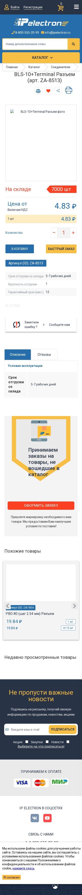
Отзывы (44, 354)
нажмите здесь (23, 868)
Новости (57, 742)
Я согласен (11, 877)
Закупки (37, 742)
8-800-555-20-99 (27, 32)
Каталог (40, 58)
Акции (18, 742)
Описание (18, 354)
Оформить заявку (41, 505)
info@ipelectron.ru (57, 32)
